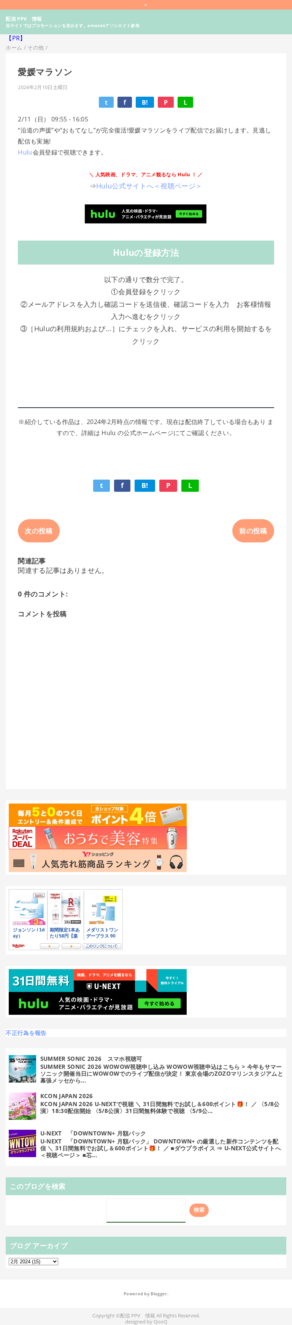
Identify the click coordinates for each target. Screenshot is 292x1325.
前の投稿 (253, 530)
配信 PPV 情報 (24, 18)
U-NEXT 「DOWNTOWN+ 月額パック (93, 1133)
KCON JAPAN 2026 (66, 1096)
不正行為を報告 (26, 1032)
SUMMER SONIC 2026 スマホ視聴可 (91, 1058)
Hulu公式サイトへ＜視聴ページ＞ (149, 185)
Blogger (159, 1293)
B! (145, 102)
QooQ (160, 1322)
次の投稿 (38, 530)
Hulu (25, 152)
